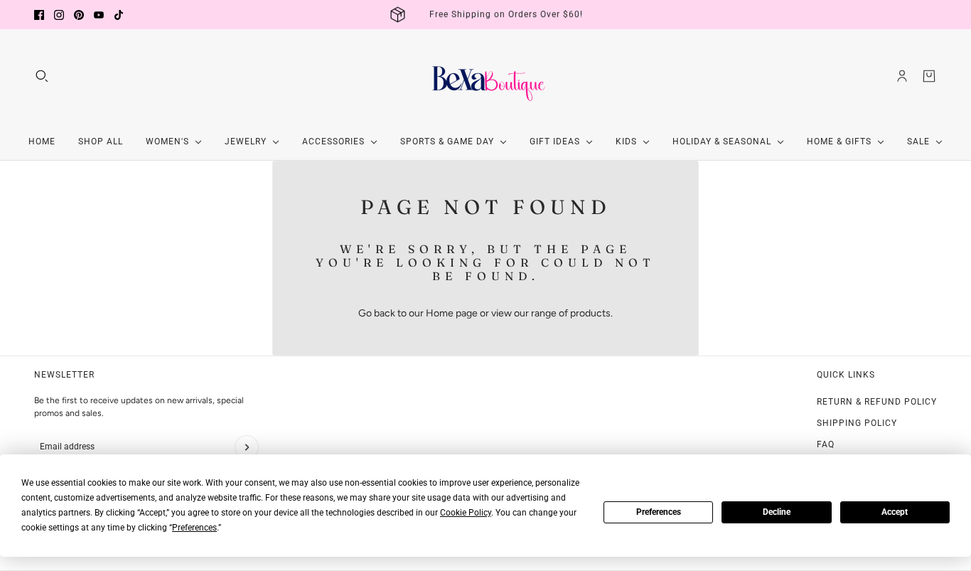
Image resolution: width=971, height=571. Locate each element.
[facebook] (39, 15)
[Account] (902, 76)
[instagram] (59, 15)
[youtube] (99, 15)
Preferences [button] (194, 528)
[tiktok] (119, 15)
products (590, 313)
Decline (776, 512)
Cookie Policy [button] (465, 513)
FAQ (826, 444)
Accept (894, 512)
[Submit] (247, 447)
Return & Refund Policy (877, 402)
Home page (452, 313)
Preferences (658, 512)
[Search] (42, 76)
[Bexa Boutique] (485, 76)
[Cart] (929, 76)
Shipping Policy (857, 423)
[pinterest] (79, 15)
